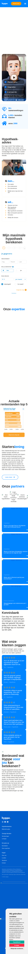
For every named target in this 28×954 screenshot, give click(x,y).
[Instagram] (2, 822)
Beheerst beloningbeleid (19, 872)
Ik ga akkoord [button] (16, 942)
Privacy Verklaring (16, 869)
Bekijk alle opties (6, 829)
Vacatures (4, 860)
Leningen (4, 838)
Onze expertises (6, 848)
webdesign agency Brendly (14, 874)
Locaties (4, 857)
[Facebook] (5, 822)
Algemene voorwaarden (7, 869)
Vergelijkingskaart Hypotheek (8, 870)
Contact (4, 862)
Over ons (4, 855)
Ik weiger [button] (16, 945)
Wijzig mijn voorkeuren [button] (17, 948)
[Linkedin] (7, 822)
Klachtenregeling (10, 872)
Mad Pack (23, 874)
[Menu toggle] (25, 4)
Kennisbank (5, 845)
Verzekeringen (5, 836)
